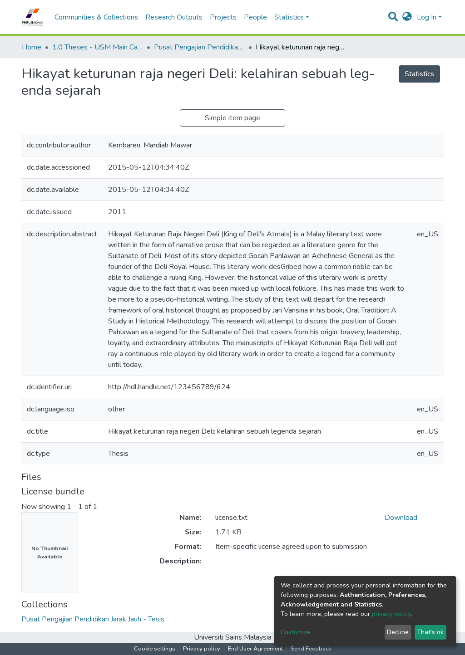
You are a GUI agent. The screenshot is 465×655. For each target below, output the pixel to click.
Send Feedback (311, 649)
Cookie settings (154, 649)
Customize (295, 632)
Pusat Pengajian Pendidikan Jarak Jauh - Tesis (199, 47)
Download (401, 518)
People (255, 17)
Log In (426, 17)
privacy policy (391, 614)
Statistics (419, 74)
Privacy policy (201, 649)
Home (31, 47)
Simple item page (232, 118)
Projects (223, 17)
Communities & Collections (96, 17)
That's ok (430, 632)
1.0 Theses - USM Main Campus (97, 47)
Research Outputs (174, 17)
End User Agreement (255, 649)
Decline (398, 632)
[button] (407, 17)
